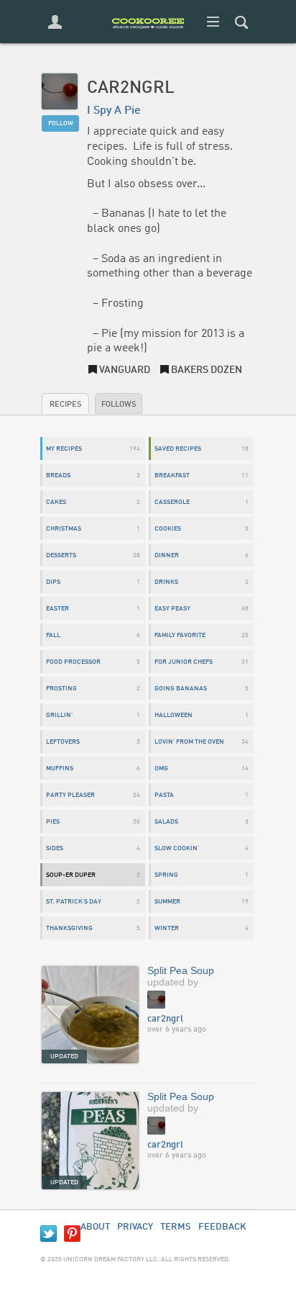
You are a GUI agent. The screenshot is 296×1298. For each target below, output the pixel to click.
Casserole (172, 502)
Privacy (135, 1227)
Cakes (56, 502)
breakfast (172, 475)
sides (54, 848)
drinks (166, 582)
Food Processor (73, 662)
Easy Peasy (172, 608)
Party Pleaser (70, 795)
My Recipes (64, 449)
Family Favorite (179, 635)
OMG (161, 768)
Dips (53, 582)
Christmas (63, 529)
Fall (53, 635)
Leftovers (63, 742)
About (95, 1227)
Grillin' (59, 715)
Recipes (65, 405)
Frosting (61, 688)
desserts (61, 555)
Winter (166, 928)
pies (53, 822)
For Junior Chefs (183, 662)
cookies (167, 529)
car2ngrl (165, 1019)
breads (58, 475)
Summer (167, 901)
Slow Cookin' (176, 848)
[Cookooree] (148, 40)
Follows (118, 405)
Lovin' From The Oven (189, 742)
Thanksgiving (69, 928)
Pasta (164, 795)
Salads (166, 822)
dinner (166, 555)
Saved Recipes (177, 449)
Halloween (173, 715)
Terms (175, 1227)
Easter (57, 608)
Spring (166, 875)
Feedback (222, 1227)
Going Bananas (180, 688)
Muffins (59, 768)
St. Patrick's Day (73, 901)
